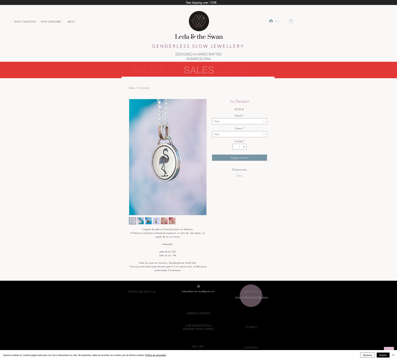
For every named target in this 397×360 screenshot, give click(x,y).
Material (239, 115)
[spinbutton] (239, 146)
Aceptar (383, 355)
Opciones (367, 355)
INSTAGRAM (251, 347)
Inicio (132, 88)
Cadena (239, 128)
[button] (25, 21)
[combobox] (239, 121)
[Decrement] (235, 146)
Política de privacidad (155, 355)
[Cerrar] (393, 355)
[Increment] (244, 146)
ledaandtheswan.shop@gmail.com (198, 291)
